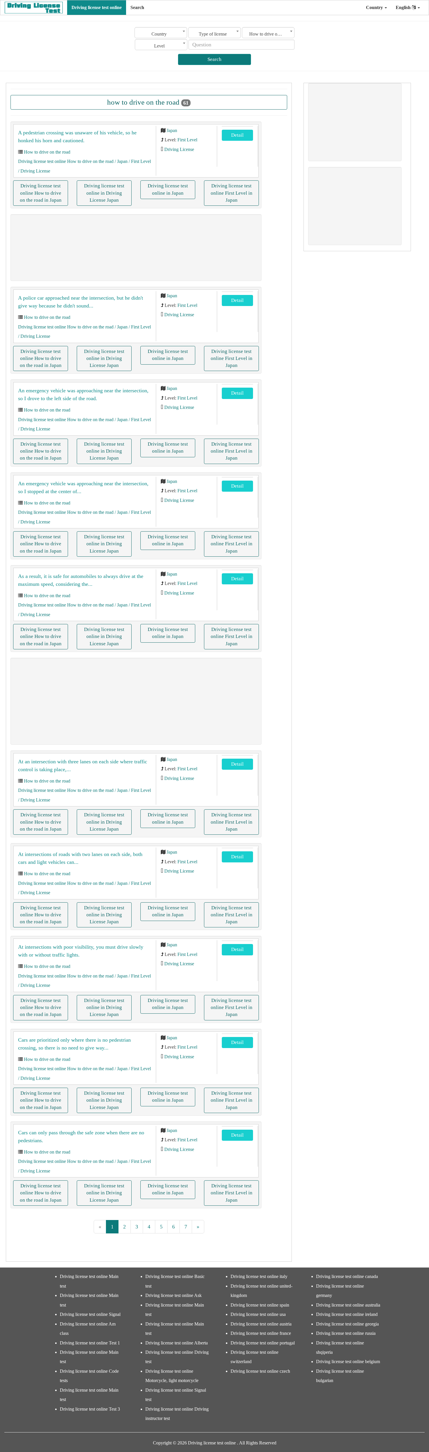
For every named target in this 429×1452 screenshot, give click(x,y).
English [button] (404, 7)
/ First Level (139, 161)
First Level (187, 139)
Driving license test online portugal (263, 1342)
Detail (237, 135)
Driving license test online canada (347, 1276)
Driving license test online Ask (173, 1295)
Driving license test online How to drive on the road (66, 161)
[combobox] (161, 32)
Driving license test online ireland (347, 1314)
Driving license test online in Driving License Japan (104, 193)
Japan (172, 130)
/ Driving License (34, 170)
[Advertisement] (136, 247)
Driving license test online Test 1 (90, 1342)
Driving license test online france (261, 1333)
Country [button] (375, 7)
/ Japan (121, 161)
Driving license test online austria (261, 1323)
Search (137, 7)
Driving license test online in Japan (168, 189)
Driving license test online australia (348, 1304)
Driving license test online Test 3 (90, 1409)
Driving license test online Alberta (176, 1342)
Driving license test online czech (260, 1371)
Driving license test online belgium (348, 1361)
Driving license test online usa (258, 1314)
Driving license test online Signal (90, 1314)
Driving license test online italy (259, 1276)
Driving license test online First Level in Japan (231, 193)
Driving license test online (97, 7)
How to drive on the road (47, 152)
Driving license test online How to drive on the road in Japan (41, 193)
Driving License (179, 149)
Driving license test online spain (260, 1304)
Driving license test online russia (346, 1333)
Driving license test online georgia (347, 1323)
